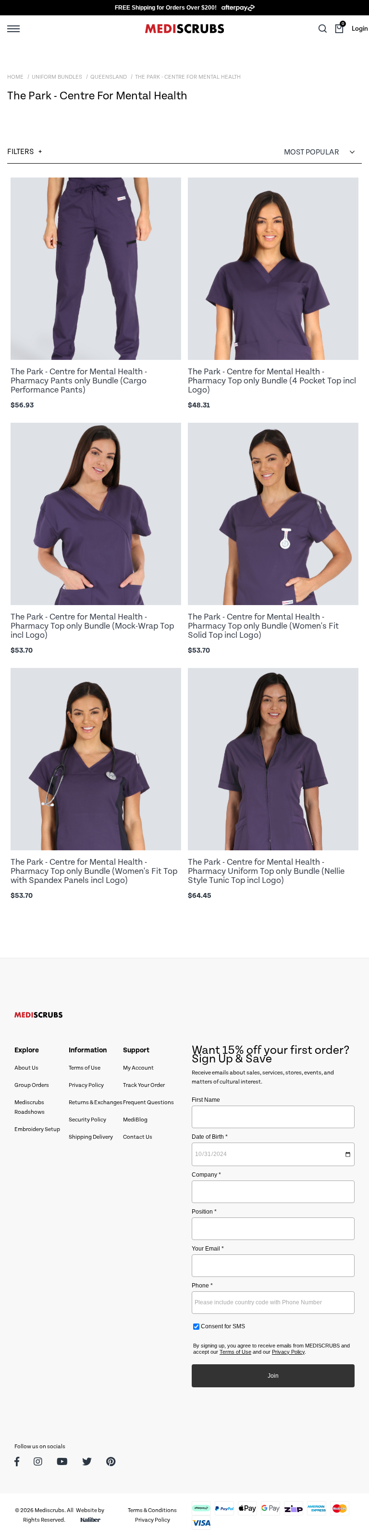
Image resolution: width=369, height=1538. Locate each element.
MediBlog (135, 1120)
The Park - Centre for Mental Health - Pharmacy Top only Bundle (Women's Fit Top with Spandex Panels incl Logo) (94, 871)
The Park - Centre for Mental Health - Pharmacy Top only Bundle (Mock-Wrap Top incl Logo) (92, 626)
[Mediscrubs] (184, 29)
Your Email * (208, 1248)
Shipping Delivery (91, 1137)
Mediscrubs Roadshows (29, 1107)
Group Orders (31, 1085)
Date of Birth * (210, 1136)
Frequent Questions (148, 1102)
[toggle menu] (13, 28)
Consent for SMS (222, 1326)
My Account (138, 1068)
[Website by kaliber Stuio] (90, 1520)
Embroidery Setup (37, 1129)
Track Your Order (144, 1085)
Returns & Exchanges (96, 1102)
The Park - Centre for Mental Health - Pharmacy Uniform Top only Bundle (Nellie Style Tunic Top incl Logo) (266, 871)
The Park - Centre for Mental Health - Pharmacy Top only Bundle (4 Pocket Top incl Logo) (272, 381)
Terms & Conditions (152, 1510)
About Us (26, 1068)
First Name (206, 1100)
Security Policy (87, 1120)
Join (273, 1375)
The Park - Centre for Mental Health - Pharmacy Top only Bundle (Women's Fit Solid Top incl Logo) (263, 626)
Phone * (202, 1285)
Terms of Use (84, 1068)
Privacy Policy (86, 1085)
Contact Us (137, 1137)
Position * (204, 1211)
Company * (206, 1174)
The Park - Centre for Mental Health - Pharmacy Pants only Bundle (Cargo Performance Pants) (79, 381)
